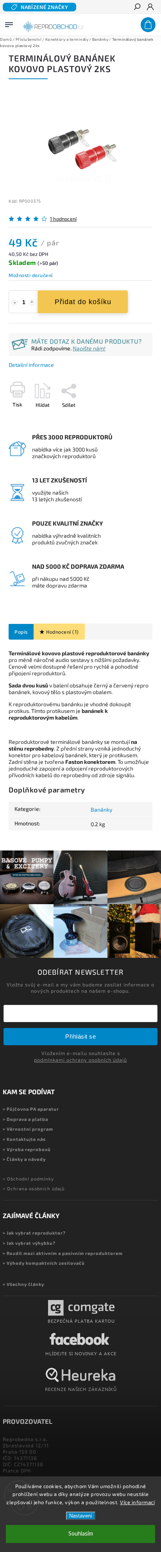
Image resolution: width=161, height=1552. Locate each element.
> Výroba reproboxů (27, 1149)
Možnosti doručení (31, 275)
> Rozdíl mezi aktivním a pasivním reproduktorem (63, 1253)
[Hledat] (137, 7)
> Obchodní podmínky (28, 1178)
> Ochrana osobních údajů (33, 1188)
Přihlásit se (80, 1036)
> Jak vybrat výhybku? (29, 1243)
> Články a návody (24, 1159)
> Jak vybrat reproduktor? (34, 1232)
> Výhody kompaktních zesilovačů (44, 1263)
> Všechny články (23, 1284)
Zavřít (133, 418)
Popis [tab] (21, 632)
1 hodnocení (63, 218)
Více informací (137, 1502)
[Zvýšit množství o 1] (32, 302)
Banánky (101, 809)
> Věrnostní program (28, 1128)
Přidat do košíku (83, 302)
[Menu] (9, 23)
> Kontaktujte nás (24, 1139)
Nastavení (80, 1516)
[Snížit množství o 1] (14, 302)
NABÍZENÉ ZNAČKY (44, 7)
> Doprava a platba (25, 1119)
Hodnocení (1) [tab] (62, 632)
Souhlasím (80, 1534)
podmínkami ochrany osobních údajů (80, 1060)
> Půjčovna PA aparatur (31, 1108)
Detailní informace (31, 364)
